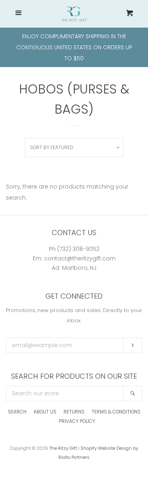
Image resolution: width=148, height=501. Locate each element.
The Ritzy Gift (63, 448)
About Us (45, 411)
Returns (74, 411)
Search (17, 411)
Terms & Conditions (116, 411)
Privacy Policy (77, 421)
